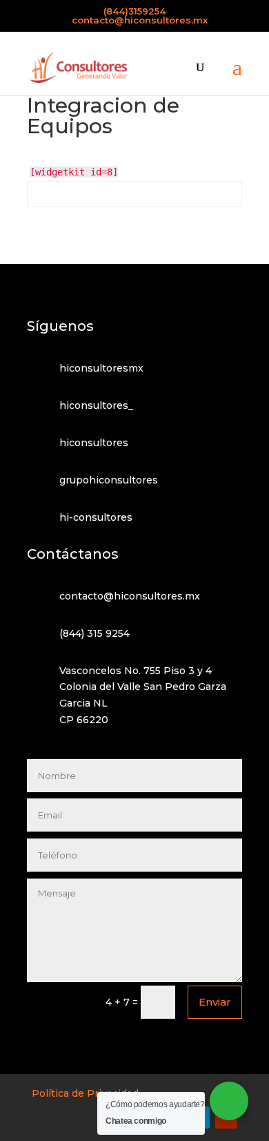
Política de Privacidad (85, 1093)
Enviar (215, 1001)
